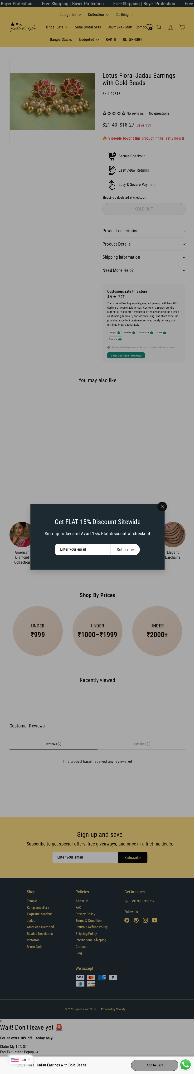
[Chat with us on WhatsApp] (182, 1065)
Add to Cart (151, 1065)
